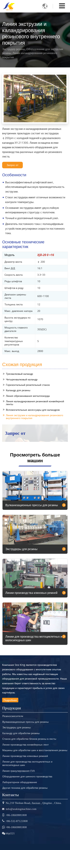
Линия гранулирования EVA (18, 770)
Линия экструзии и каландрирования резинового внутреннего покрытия (34, 416)
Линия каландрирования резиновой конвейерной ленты (35, 403)
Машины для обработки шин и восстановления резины (34, 750)
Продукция (11, 707)
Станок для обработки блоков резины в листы (29, 738)
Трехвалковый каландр (19, 373)
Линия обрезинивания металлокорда (28, 396)
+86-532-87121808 (17, 821)
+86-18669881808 (16, 815)
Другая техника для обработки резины (25, 787)
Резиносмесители (12, 716)
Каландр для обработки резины (21, 733)
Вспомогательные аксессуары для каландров (33, 409)
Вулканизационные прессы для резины (31, 505)
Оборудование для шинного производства (27, 776)
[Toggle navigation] (62, 5)
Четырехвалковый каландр (22, 379)
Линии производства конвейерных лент (25, 744)
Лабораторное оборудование (19, 782)
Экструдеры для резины (21, 549)
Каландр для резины (18, 390)
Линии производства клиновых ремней (31, 593)
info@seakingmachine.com (21, 808)
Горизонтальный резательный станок (28, 384)
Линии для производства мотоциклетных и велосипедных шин (33, 638)
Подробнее (10, 700)
